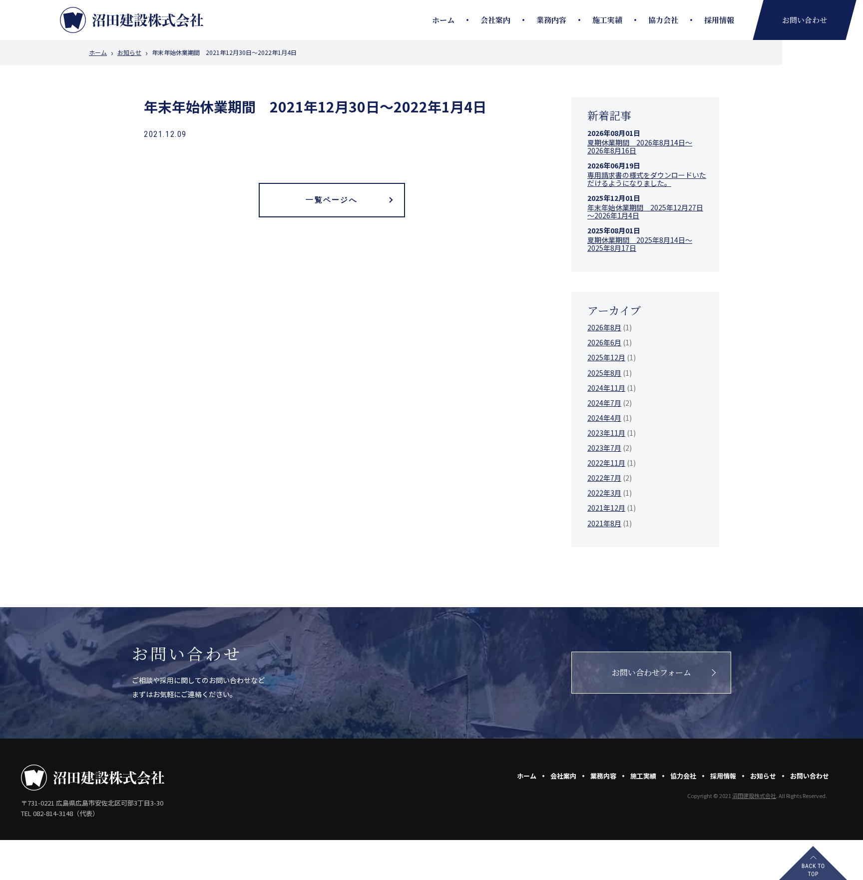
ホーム (443, 19)
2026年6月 (604, 342)
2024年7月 (604, 403)
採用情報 (719, 19)
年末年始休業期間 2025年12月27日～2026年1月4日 (645, 211)
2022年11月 (606, 463)
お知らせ (129, 52)
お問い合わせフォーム (651, 672)
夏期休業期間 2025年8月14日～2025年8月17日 (639, 244)
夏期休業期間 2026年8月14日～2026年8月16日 (639, 146)
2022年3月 (604, 493)
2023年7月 (604, 448)
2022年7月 (604, 478)
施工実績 (607, 19)
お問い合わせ (809, 776)
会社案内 (495, 19)
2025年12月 (606, 357)
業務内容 (551, 19)
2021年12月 (606, 508)
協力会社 (663, 19)
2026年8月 (604, 327)
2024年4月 (604, 418)
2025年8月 (604, 373)
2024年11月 (606, 388)
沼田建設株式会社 (754, 796)
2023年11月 (606, 433)
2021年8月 (604, 523)
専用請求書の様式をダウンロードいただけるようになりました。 (646, 179)
